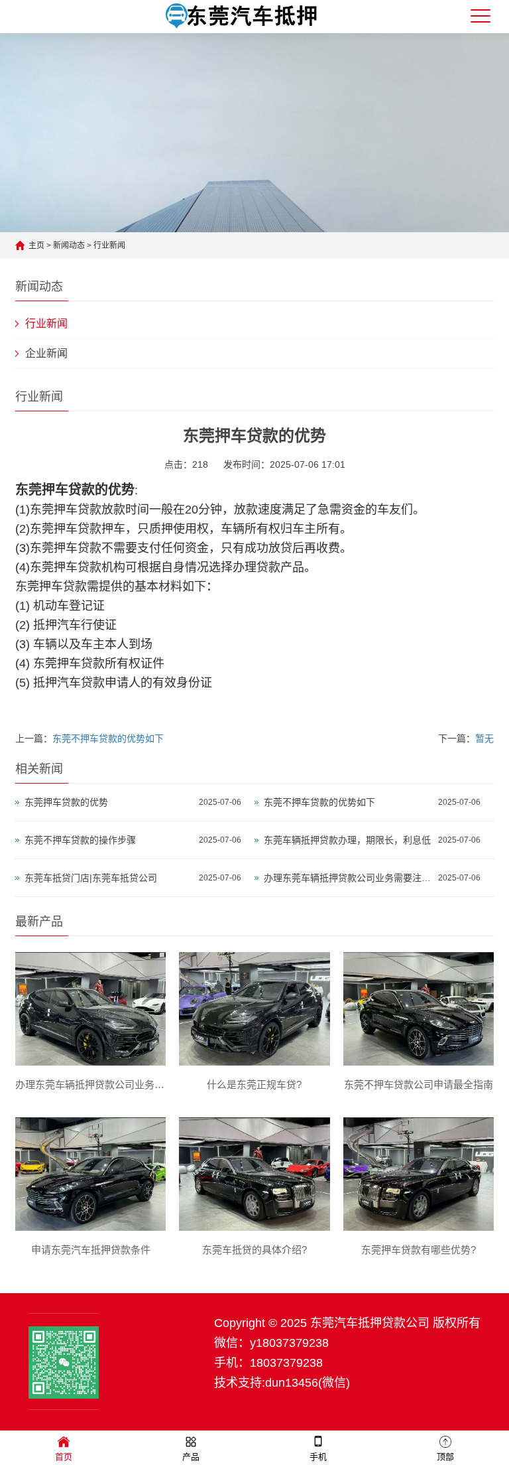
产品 (190, 1457)
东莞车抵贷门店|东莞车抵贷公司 (91, 877)
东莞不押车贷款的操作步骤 (80, 840)
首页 (63, 1457)
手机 (318, 1457)
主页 (36, 245)
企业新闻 (46, 353)
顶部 (445, 1457)
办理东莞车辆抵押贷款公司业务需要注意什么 (347, 877)
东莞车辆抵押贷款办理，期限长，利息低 (347, 840)
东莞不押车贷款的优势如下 (108, 738)
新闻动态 (69, 245)
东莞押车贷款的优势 (66, 802)
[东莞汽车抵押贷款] (241, 25)
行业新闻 (109, 245)
